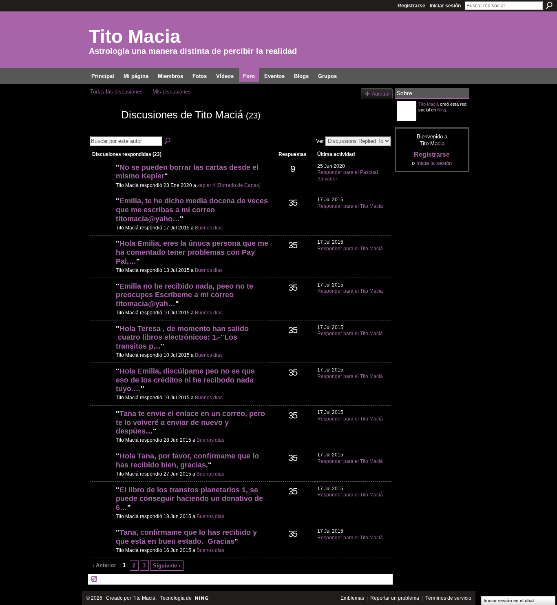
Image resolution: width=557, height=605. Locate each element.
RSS (94, 579)
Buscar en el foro (168, 141)
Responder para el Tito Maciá (350, 206)
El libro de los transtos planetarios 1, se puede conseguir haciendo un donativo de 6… (189, 499)
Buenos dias (209, 228)
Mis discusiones (172, 92)
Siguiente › (166, 566)
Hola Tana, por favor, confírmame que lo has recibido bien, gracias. (187, 460)
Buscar (549, 5)
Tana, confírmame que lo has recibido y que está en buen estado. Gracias (186, 536)
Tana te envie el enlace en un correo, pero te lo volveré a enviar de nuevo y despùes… (190, 422)
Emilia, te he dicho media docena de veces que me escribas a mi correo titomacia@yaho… (192, 209)
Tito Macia (135, 36)
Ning (441, 109)
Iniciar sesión (445, 6)
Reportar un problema (394, 598)
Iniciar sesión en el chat (509, 600)
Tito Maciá (428, 104)
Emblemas (352, 598)
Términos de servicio (448, 598)
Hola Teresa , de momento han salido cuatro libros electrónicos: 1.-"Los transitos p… (182, 337)
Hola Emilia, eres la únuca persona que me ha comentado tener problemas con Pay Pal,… (192, 252)
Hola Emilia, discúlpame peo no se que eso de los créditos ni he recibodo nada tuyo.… (185, 380)
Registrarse (411, 6)
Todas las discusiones (116, 92)
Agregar (381, 93)
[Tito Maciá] (103, 129)
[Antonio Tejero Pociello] (102, 215)
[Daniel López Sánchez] (102, 181)
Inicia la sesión (434, 163)
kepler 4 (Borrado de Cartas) (229, 185)
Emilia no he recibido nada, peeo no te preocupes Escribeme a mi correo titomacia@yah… (184, 295)
